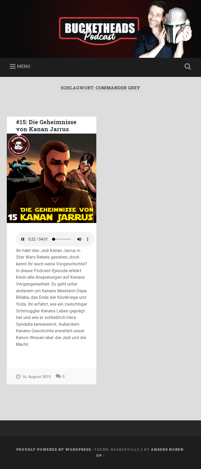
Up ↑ (100, 455)
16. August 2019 (36, 377)
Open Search (187, 67)
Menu (23, 66)
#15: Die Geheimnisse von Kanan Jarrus (46, 125)
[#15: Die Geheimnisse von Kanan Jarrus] (51, 178)
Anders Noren (167, 449)
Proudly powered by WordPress (53, 449)
